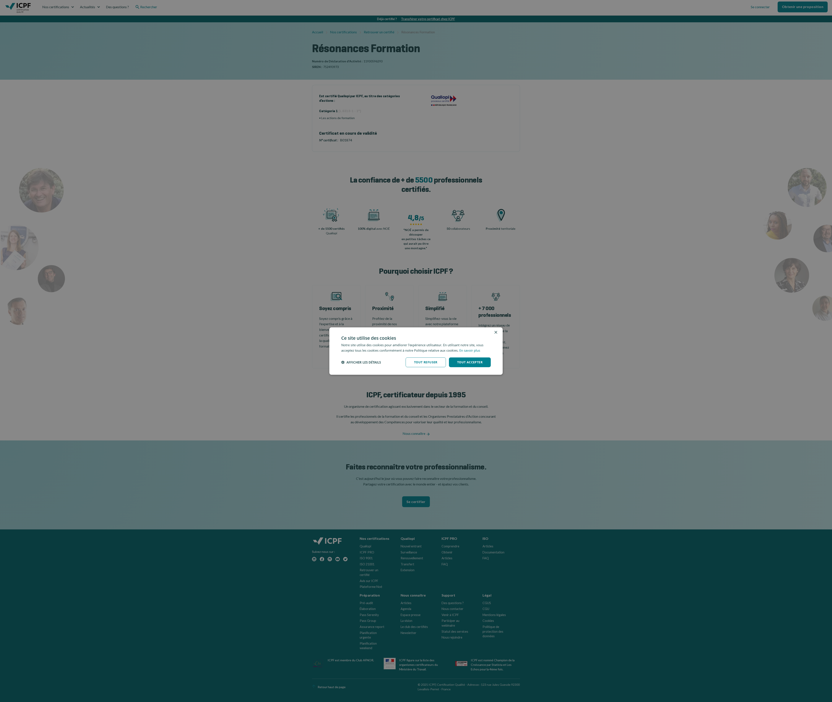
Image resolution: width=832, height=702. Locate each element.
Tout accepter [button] (470, 362)
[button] (361, 362)
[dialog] (416, 351)
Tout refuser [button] (425, 362)
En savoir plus (469, 350)
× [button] (495, 332)
